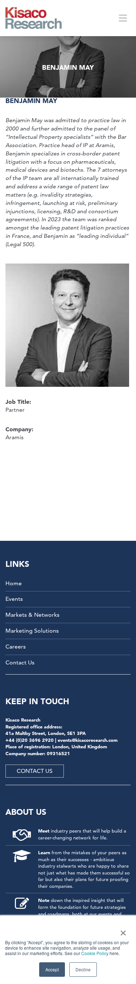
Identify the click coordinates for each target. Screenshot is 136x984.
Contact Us (19, 662)
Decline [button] (83, 969)
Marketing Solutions (32, 630)
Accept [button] (52, 969)
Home (13, 583)
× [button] (121, 930)
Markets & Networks (32, 614)
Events (14, 598)
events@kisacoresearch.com (88, 740)
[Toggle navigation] (123, 18)
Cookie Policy (94, 953)
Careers (15, 646)
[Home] (38, 18)
